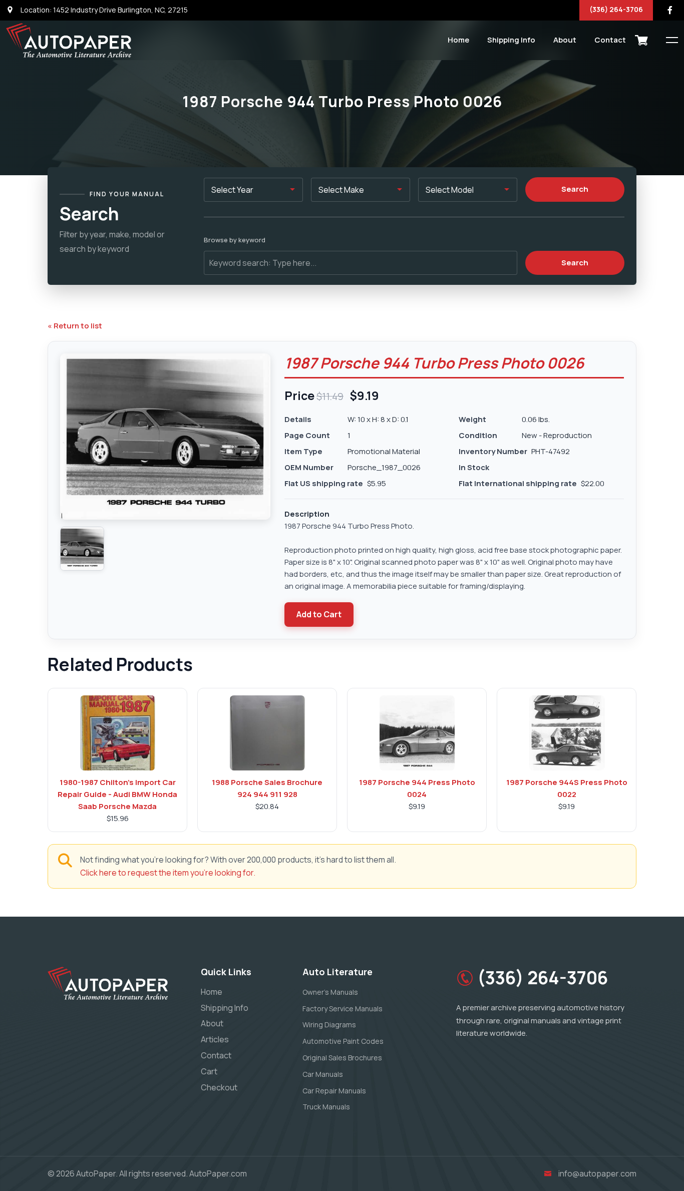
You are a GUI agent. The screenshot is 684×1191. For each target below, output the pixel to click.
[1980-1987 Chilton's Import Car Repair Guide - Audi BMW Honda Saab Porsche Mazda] (117, 732)
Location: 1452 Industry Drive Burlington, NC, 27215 (103, 10)
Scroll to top (22, 598)
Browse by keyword (234, 239)
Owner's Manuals (330, 992)
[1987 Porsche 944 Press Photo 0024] (417, 732)
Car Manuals (322, 1074)
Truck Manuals (326, 1106)
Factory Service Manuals (342, 1008)
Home (458, 40)
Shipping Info (511, 40)
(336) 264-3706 (616, 9)
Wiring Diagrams (329, 1024)
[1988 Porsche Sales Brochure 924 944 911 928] (267, 732)
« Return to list (75, 325)
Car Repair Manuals (334, 1090)
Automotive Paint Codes (343, 1041)
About (564, 40)
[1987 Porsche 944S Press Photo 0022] (566, 732)
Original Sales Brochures (342, 1057)
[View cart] (641, 40)
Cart (209, 1071)
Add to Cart (318, 614)
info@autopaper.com (597, 1173)
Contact (610, 40)
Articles (215, 1039)
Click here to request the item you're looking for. (167, 872)
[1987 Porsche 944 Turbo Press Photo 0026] (82, 549)
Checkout (219, 1087)
